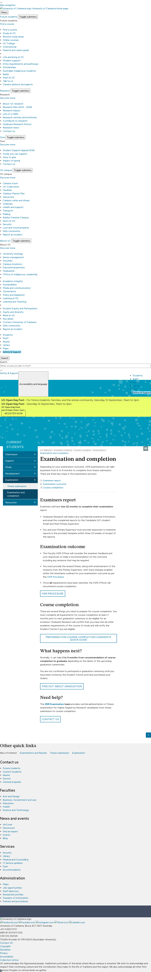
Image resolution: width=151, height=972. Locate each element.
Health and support (13, 207)
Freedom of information (15, 898)
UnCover (7, 824)
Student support (11, 60)
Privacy (4, 953)
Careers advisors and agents (18, 84)
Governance (9, 291)
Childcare (8, 203)
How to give (9, 157)
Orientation (11, 454)
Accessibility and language (33, 384)
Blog (5, 838)
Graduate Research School (17, 124)
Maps (6, 348)
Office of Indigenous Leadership (20, 274)
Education (8, 803)
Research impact (11, 110)
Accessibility (6, 956)
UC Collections (11, 186)
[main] (75, 573)
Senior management (13, 257)
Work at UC (9, 315)
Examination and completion (16, 494)
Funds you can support (15, 153)
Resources (11, 502)
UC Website (46, 450)
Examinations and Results (33, 752)
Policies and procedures (15, 901)
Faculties (7, 260)
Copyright (5, 946)
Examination (11, 479)
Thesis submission (17, 486)
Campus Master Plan (14, 193)
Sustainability (10, 284)
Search (3, 362)
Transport (8, 210)
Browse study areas (13, 36)
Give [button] (2, 137)
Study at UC (9, 33)
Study (8, 467)
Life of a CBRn (10, 114)
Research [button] (5, 90)
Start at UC (9, 77)
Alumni (6, 341)
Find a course (7, 24)
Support (9, 460)
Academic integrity (13, 281)
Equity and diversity (13, 312)
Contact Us (50, 719)
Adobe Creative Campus (16, 217)
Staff (5, 338)
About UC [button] (5, 240)
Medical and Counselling (15, 859)
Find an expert (10, 831)
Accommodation (12, 869)
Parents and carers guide (16, 50)
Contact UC (6, 942)
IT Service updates (13, 863)
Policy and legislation (14, 294)
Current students (15, 444)
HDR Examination (54, 704)
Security (7, 224)
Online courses (11, 40)
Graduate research (63, 450)
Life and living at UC (13, 57)
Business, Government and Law (19, 800)
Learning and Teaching (14, 301)
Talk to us (8, 81)
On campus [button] (6, 170)
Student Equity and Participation (20, 308)
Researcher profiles (13, 894)
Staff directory (11, 891)
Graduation (9, 270)
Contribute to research (15, 120)
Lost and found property (16, 227)
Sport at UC (9, 220)
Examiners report (52, 480)
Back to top (148, 735)
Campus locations (12, 264)
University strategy (13, 253)
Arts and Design (11, 796)
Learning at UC (11, 298)
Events (6, 834)
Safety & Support (12, 352)
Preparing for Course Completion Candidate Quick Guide (78, 638)
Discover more (7, 98)
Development (12, 473)
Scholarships (9, 67)
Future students (11, 768)
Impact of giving (11, 160)
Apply (6, 74)
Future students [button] (8, 16)
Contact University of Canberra (19, 322)
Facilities (7, 190)
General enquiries (12, 782)
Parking (6, 214)
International (9, 46)
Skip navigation (8, 5)
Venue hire (8, 197)
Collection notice (9, 960)
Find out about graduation (62, 686)
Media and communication (17, 288)
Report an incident (12, 234)
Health (6, 806)
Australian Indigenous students (19, 70)
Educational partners (14, 267)
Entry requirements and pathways (20, 64)
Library (6, 345)
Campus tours (10, 183)
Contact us (9, 131)
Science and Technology (16, 810)
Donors (7, 778)
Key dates (8, 318)
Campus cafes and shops (16, 200)
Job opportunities (12, 887)
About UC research (13, 103)
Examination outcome (54, 484)
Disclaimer (5, 949)
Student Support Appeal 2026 (19, 150)
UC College (9, 43)
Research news (11, 127)
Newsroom (9, 828)
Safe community (11, 231)
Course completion (53, 487)
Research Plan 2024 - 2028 (17, 107)
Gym (5, 866)
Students (8, 334)
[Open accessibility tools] (1, 2)
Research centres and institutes (20, 117)
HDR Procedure (55, 576)
